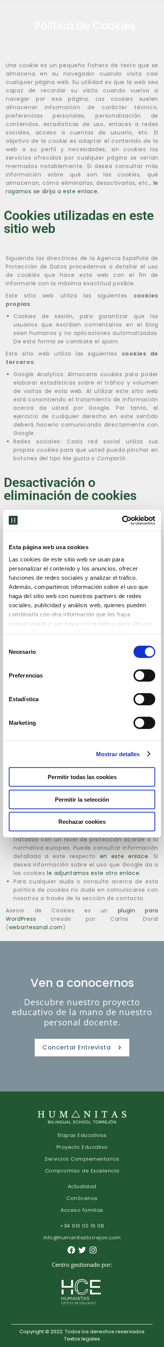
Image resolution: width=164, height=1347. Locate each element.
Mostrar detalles (118, 753)
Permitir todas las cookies (82, 777)
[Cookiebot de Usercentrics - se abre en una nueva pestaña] (121, 520)
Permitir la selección (82, 799)
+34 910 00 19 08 (82, 1225)
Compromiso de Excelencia (82, 1170)
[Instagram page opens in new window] (93, 1252)
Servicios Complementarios (82, 1159)
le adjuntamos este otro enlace (93, 873)
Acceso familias (82, 1210)
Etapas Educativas (82, 1135)
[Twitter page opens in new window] (82, 1252)
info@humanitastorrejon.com (82, 1237)
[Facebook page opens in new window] (72, 1252)
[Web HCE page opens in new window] (82, 1306)
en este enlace (124, 856)
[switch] (144, 675)
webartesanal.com (36, 927)
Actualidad (82, 1186)
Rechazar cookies (82, 821)
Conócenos (82, 1198)
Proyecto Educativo (82, 1147)
